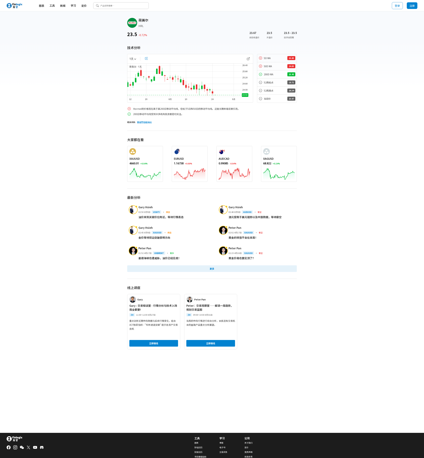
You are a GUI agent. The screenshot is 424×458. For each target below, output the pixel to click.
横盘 (168, 212)
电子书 (222, 447)
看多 (172, 253)
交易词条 (223, 452)
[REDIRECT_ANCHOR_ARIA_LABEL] (145, 173)
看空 (260, 212)
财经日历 (198, 447)
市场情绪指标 (200, 456)
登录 (397, 6)
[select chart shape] (146, 58)
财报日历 (198, 452)
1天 (131, 59)
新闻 (62, 6)
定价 (84, 6)
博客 (221, 442)
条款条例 (248, 456)
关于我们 (248, 442)
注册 (412, 6)
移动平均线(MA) (144, 122)
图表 (41, 6)
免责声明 (248, 452)
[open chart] (248, 58)
